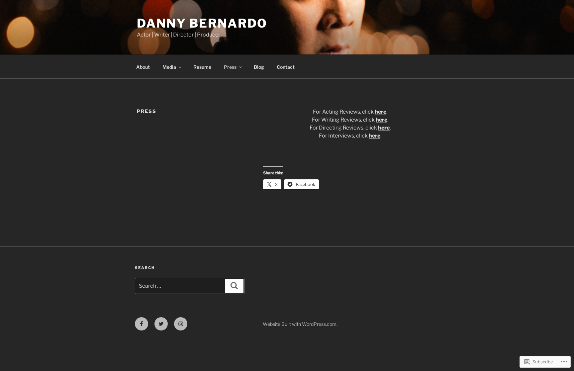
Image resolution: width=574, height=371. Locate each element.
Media (169, 67)
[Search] (234, 286)
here (380, 112)
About (143, 67)
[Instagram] (180, 323)
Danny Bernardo (202, 23)
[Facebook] (141, 323)
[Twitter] (161, 323)
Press (230, 67)
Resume (202, 67)
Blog (259, 67)
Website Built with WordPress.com (299, 324)
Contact (286, 67)
